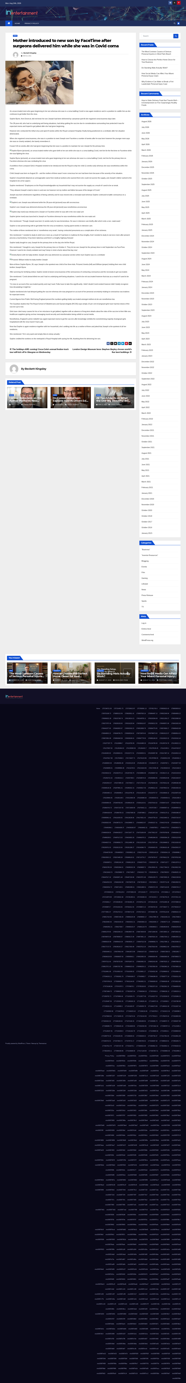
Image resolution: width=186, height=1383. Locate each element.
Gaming (145, 578)
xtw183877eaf (122, 1210)
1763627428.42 (176, 803)
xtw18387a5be (154, 1254)
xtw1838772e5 (109, 1195)
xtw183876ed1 (154, 1185)
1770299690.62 (164, 971)
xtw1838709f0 (154, 1066)
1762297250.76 (129, 773)
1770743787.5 (119, 986)
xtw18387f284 (112, 1358)
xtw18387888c (165, 1219)
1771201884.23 (176, 996)
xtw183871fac (132, 1085)
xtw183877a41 (131, 1205)
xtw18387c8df (121, 1299)
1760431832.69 (176, 723)
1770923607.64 (130, 991)
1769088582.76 (153, 942)
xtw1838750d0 (154, 1150)
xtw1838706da (154, 1061)
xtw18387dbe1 (176, 1324)
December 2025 (148, 167)
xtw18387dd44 (121, 1329)
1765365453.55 (152, 847)
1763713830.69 (130, 808)
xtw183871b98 (143, 1080)
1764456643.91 (176, 822)
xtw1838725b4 (109, 1095)
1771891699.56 (141, 1021)
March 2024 (146, 276)
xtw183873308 (176, 1105)
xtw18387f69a (112, 1363)
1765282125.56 (117, 847)
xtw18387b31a (109, 1274)
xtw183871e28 (110, 1085)
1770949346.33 (142, 991)
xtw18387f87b (165, 1363)
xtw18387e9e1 (143, 1343)
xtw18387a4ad (121, 1254)
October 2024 (147, 247)
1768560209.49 (176, 927)
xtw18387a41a (165, 1249)
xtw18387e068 (109, 1334)
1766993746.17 (176, 887)
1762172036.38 (153, 768)
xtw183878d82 (121, 1229)
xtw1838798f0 (165, 1239)
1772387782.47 (152, 1036)
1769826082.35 (141, 961)
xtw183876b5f (176, 1180)
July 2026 (145, 127)
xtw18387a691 (165, 1254)
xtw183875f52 (176, 1165)
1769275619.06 (152, 946)
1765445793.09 (107, 852)
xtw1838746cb (142, 1135)
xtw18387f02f (144, 1353)
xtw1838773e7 (142, 1195)
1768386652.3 (176, 922)
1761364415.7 (142, 748)
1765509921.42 (130, 852)
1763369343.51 (153, 798)
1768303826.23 (141, 922)
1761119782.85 (129, 743)
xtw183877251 (165, 1190)
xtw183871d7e (176, 1080)
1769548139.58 (107, 956)
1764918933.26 (129, 837)
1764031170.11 (164, 813)
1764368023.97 (141, 822)
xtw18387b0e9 (99, 1269)
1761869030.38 (107, 763)
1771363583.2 (164, 1001)
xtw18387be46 (121, 1284)
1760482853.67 (117, 728)
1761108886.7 (118, 743)
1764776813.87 (152, 832)
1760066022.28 (106, 718)
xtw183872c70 (165, 1100)
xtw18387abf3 (132, 1264)
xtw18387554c (99, 1160)
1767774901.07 (106, 912)
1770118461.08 (106, 971)
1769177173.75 (106, 946)
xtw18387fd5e (154, 1373)
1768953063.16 (176, 937)
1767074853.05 (131, 892)
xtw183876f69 (165, 1185)
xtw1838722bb (110, 1090)
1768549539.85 (164, 927)
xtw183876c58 (110, 1185)
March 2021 (146, 482)
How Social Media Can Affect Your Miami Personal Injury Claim (159, 676)
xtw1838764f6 (143, 1175)
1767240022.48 (118, 897)
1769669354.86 (152, 956)
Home (17, 23)
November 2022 (148, 367)
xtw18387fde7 (165, 1373)
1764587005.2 (153, 827)
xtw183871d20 (165, 1080)
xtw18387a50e (132, 1254)
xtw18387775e (165, 1200)
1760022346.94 (164, 713)
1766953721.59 (153, 887)
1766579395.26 (164, 877)
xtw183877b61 (99, 1210)
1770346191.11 (107, 976)
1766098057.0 (141, 867)
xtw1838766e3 (176, 1175)
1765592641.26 (165, 852)
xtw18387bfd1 (165, 1284)
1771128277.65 (141, 996)
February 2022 (147, 419)
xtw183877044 (121, 1190)
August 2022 (146, 384)
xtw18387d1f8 (143, 1309)
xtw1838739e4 (143, 1120)
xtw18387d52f (143, 1314)
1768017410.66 (107, 917)
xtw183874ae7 (110, 1145)
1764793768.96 (164, 832)
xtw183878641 (165, 1214)
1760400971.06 (164, 723)
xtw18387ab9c (121, 1264)
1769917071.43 (106, 966)
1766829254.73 (107, 887)
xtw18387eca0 (154, 1348)
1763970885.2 (141, 813)
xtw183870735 (165, 1061)
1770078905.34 (176, 966)
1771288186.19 (130, 1001)
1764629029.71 (176, 827)
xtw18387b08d (176, 1264)
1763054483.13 (107, 793)
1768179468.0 (176, 917)
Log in (144, 623)
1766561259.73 (152, 877)
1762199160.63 (165, 768)
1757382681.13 (141, 708)
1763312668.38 (130, 798)
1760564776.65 (152, 728)
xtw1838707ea (110, 1066)
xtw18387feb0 (176, 1373)
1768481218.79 (141, 927)
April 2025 (146, 213)
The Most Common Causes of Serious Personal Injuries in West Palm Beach (26, 676)
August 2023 (146, 316)
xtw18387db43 (142, 1324)
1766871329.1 (118, 887)
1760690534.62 (129, 733)
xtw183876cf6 (132, 1185)
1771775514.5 (153, 1016)
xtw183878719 (176, 1214)
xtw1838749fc (165, 1140)
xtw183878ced (110, 1229)
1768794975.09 (106, 937)
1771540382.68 (108, 1011)
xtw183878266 (109, 1214)
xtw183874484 (109, 1135)
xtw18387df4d (176, 1329)
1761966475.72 (153, 763)
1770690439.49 (164, 981)
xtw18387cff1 (176, 1304)
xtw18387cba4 (154, 1299)
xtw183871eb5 (121, 1085)
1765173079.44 (152, 842)
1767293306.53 (141, 897)
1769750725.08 (117, 961)
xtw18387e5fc (165, 1334)
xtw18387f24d (101, 1358)
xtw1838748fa (143, 1140)
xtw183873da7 (133, 1125)
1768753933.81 (176, 932)
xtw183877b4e (176, 1205)
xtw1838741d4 (131, 1130)
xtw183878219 (165, 1210)
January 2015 (147, 533)
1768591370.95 (106, 932)
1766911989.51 (141, 887)
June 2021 (146, 464)
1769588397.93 (118, 956)
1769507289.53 (165, 951)
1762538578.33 (141, 778)
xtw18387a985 (176, 1259)
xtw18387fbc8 (111, 1373)
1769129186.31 (176, 942)
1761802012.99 (165, 758)
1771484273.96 (152, 1006)
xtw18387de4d (154, 1329)
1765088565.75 (118, 842)
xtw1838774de (165, 1195)
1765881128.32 (130, 862)
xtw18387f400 (101, 1363)
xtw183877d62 (110, 1210)
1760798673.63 (152, 733)
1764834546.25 (176, 832)
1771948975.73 (164, 1021)
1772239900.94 (153, 1031)
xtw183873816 (131, 1115)
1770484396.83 (152, 976)
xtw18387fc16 (133, 1373)
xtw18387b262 (165, 1269)
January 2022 (147, 424)
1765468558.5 (119, 852)
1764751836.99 (141, 832)
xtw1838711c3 (143, 1076)
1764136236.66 (129, 817)
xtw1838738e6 (176, 1115)
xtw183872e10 (109, 1105)
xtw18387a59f (143, 1254)
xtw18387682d (99, 1180)
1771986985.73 (107, 1026)
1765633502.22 (106, 857)
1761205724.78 (164, 743)
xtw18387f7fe (155, 1363)
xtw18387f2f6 (144, 1358)
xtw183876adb (165, 1180)
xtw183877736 (154, 1200)
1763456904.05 (106, 803)
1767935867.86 (152, 912)
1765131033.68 (141, 842)
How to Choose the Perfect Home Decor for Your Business (70, 676)
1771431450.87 (129, 1006)
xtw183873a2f (165, 1120)
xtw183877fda (154, 1210)
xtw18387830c (131, 1214)
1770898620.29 (118, 991)
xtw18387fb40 (176, 1368)
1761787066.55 (153, 758)
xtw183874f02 (110, 1150)
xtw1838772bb (176, 1190)
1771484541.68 (164, 1006)
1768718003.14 (164, 932)
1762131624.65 (141, 768)
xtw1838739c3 (132, 1120)
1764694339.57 (117, 832)
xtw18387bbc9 (99, 1284)
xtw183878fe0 (99, 1234)
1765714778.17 (141, 857)
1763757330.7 (153, 808)
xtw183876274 (154, 1170)
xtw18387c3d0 (176, 1289)
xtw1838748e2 (132, 1140)
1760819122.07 (164, 733)
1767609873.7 (106, 907)
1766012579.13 (176, 862)
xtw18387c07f (176, 1284)
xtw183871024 (176, 1071)
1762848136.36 (106, 788)
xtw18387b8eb (142, 1279)
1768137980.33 (153, 917)
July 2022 (145, 390)
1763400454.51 (165, 798)
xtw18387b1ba (154, 1269)
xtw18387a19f (121, 1249)
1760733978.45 (141, 733)
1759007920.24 (141, 713)
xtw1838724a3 (154, 1090)
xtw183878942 (109, 1224)
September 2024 (148, 253)
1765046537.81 (106, 842)
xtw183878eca (154, 1229)
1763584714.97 (164, 803)
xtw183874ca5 (143, 1145)
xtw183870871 (132, 1066)
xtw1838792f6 (99, 1239)
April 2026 (146, 144)
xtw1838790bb (131, 1234)
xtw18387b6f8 (109, 1279)
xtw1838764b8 (132, 1175)
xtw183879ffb (110, 1249)
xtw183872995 (176, 1095)
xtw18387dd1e (110, 1329)
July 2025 (145, 196)
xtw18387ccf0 (111, 1304)
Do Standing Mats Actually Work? (155, 68)
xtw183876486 (109, 1175)
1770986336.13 (164, 991)
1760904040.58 (118, 738)
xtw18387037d (165, 1056)
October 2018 (147, 516)
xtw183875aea (176, 1160)
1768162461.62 (165, 917)
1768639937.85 (129, 932)
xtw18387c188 (131, 1289)
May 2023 (145, 333)
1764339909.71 (129, 822)
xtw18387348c (142, 1110)
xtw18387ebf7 (121, 1348)
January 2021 (147, 493)
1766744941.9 (153, 882)
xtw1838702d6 (154, 1056)
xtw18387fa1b (133, 1368)
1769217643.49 (129, 946)
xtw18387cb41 (132, 1299)
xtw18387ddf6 (143, 1329)
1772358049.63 (129, 1036)
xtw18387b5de (165, 1274)
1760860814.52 (176, 733)
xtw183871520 (176, 1076)
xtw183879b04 (131, 1244)
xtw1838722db (132, 1090)
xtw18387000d (120, 1056)
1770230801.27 (141, 971)
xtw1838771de (154, 1190)
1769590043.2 (129, 956)
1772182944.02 (141, 1031)
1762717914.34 (141, 783)
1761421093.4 (164, 748)
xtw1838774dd (154, 1195)
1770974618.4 (153, 991)
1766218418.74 (107, 872)
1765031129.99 (176, 837)
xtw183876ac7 (154, 1180)
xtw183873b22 (176, 1120)
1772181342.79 (130, 1031)
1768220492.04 (107, 922)
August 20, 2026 (17, 680)
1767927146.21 (141, 912)
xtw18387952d (121, 1239)
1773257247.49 (118, 1046)
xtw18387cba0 (143, 1299)
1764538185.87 (131, 827)
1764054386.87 (176, 813)
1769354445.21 (107, 951)
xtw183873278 (154, 1105)
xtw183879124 (154, 1234)
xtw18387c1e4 (142, 1289)
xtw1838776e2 (142, 1200)
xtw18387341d (120, 1110)
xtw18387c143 (120, 1289)
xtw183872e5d (120, 1105)
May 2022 (145, 402)
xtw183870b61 (110, 1071)
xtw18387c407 (110, 1294)
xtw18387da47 (176, 1319)
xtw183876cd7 (121, 1185)
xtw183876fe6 (110, 1190)
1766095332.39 (130, 867)
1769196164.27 (117, 946)
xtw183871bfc (154, 1080)
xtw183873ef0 (144, 1125)
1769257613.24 (141, 946)
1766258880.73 (119, 872)
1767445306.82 (117, 902)
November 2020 (148, 505)
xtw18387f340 (176, 1358)
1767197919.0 (176, 892)
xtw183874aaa (99, 1145)
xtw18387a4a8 (109, 1254)
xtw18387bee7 (143, 1284)
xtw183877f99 (132, 1210)
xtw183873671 (109, 1115)
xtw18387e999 (176, 1339)
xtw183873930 (109, 1120)
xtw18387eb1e (165, 1343)
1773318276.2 (129, 1046)
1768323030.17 (153, 922)
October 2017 (147, 522)
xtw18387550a (165, 1155)
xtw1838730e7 (142, 1105)
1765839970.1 (107, 862)
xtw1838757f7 (132, 1160)
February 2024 (147, 282)
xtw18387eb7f (176, 1343)
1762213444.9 (176, 768)
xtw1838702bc (142, 1056)
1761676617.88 (107, 758)
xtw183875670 (110, 1160)
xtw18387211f (165, 1085)
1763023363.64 (176, 788)
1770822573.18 (152, 986)
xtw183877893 (109, 1205)
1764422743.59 (164, 822)
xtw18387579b (121, 1160)
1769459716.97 (153, 951)
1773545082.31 (164, 1046)
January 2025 (147, 230)
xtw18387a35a (142, 1249)
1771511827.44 (176, 1006)
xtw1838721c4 (176, 1085)
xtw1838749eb (154, 1140)
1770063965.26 (164, 966)
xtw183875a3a (165, 1160)
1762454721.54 (107, 778)
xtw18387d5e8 (176, 1314)
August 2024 (146, 259)
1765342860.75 (141, 847)
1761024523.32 (164, 738)
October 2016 (147, 527)
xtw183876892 (121, 1180)
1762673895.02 (118, 783)
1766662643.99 (118, 882)
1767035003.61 (108, 892)
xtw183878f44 (176, 1229)
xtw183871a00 (132, 1080)
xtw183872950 (165, 1095)
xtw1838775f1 (121, 1200)
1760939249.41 (129, 738)
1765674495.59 (117, 857)
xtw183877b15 (165, 1205)
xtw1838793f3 (110, 1239)
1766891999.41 (129, 887)
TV (143, 607)
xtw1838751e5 (176, 1150)
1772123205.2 (176, 1026)
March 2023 (146, 344)
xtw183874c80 (132, 1145)
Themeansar (42, 1043)
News (15, 35)
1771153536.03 (164, 996)
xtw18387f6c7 (133, 1363)
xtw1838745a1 (131, 1135)
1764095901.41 (106, 817)
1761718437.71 (130, 758)
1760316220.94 (129, 723)
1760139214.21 (129, 718)
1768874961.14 (141, 937)
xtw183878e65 (143, 1229)
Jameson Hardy (77, 680)
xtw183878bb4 (165, 1224)
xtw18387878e (120, 1219)
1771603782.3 (153, 1011)
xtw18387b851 (131, 1279)
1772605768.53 (141, 1041)
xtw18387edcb (176, 1348)
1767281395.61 (130, 897)
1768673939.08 (141, 932)
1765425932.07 (176, 847)
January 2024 (147, 287)
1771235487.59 (107, 1001)
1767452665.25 (129, 902)
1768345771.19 (165, 922)
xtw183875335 (131, 1155)
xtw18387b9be (154, 1279)
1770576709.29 (107, 981)
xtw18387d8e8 (131, 1319)
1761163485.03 (141, 743)
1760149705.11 (141, 718)
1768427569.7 (119, 927)
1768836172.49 (129, 937)
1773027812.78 (107, 1046)
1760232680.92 (176, 718)
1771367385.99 (176, 1001)
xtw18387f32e (154, 1358)
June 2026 (146, 133)
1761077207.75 (107, 743)
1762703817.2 (130, 783)
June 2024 (146, 264)
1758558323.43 (164, 708)
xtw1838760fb (109, 1170)
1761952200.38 (141, 763)
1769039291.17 (129, 942)
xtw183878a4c (154, 1224)
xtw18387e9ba (121, 1343)
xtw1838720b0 (154, 1085)
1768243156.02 (118, 922)
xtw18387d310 (165, 1309)
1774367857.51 (153, 1051)
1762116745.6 (130, 768)
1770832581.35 (164, 986)
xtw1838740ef (121, 1130)
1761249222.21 (176, 743)
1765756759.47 (152, 857)
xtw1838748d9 (121, 1140)
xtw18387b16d (143, 1269)
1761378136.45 (153, 748)
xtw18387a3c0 (154, 1249)
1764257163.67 (176, 817)
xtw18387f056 (155, 1353)
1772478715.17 (129, 1041)
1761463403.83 (106, 753)
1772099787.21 (165, 1026)
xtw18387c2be (154, 1289)
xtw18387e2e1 (132, 1334)
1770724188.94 (107, 986)
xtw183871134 (121, 1076)
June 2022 (146, 396)
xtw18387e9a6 (109, 1343)
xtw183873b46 (99, 1125)
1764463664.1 (108, 827)
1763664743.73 (107, 808)
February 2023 (147, 350)
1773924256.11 (107, 1051)
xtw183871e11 (99, 1085)
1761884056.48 (118, 763)
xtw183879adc (120, 1244)
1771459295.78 (141, 1006)
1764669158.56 (106, 832)
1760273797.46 (106, 723)
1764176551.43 (141, 817)
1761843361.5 (176, 758)
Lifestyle (145, 584)
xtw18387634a (165, 1170)
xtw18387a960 (165, 1259)
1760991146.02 (152, 738)
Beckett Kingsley (29, 53)
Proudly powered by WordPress (15, 1043)
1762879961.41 (118, 788)
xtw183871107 (110, 1076)
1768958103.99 (106, 942)
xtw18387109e (99, 1076)
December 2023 (148, 293)
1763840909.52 (176, 808)
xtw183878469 (142, 1214)
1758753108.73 (106, 713)
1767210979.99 (107, 897)
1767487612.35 (141, 902)
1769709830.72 (176, 956)
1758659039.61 (176, 708)
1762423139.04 (176, 773)
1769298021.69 (164, 946)
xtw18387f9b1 (122, 1368)
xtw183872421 (143, 1090)
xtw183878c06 (176, 1224)
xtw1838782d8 (120, 1214)
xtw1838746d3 (154, 1135)
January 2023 (147, 356)
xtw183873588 (165, 1110)
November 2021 (148, 436)
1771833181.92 (106, 1021)
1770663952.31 (141, 981)
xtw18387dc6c (99, 1329)
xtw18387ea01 (154, 1343)
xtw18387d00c (109, 1309)
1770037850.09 (152, 966)
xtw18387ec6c (142, 1348)
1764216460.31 (164, 817)
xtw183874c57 (121, 1145)
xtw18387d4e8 (132, 1314)
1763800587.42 (164, 808)
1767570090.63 (176, 902)
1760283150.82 (118, 723)
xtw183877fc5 (143, 1210)
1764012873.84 (153, 813)
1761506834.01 (117, 753)
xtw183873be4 (122, 1125)
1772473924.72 (117, 1041)
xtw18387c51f (143, 1294)
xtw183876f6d (176, 1185)
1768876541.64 (152, 937)
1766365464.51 (153, 872)
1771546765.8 (119, 1011)
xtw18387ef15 (112, 1353)
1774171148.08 (141, 1051)
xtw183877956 (120, 1205)
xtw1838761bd (142, 1170)
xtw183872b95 (143, 1100)
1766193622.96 (176, 867)
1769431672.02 (141, 951)
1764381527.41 (152, 822)
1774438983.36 (165, 1051)
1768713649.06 (152, 932)
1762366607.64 (152, 773)
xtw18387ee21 (101, 1353)
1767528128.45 (152, 902)
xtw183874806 (99, 1140)
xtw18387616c (120, 1170)
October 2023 (147, 304)
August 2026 (146, 121)
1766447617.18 (106, 877)
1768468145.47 (130, 927)
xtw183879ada (109, 1244)
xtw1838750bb (142, 1150)
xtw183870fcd (165, 1071)
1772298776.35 (106, 1036)
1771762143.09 (141, 1016)
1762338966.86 (141, 773)
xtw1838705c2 (142, 1061)
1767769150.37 (176, 907)
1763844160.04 (107, 813)
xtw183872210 (99, 1090)
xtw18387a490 (176, 1249)
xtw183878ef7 (165, 1229)
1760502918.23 (129, 728)
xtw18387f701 (144, 1363)
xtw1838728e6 (154, 1095)
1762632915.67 (107, 783)
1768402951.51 (107, 927)
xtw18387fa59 (144, 1368)
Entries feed (146, 629)
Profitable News (34, 680)
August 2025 (146, 190)
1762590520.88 (164, 778)
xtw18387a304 (131, 1249)
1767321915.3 (153, 897)
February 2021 (147, 487)
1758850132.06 (118, 713)
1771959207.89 (176, 1021)
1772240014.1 (164, 1031)
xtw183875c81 (132, 1165)
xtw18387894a (131, 1224)
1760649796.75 (117, 733)
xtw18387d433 (99, 1314)
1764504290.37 (119, 827)
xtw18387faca (154, 1368)
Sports (144, 601)
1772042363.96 (141, 1026)
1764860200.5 (106, 837)
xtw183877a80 (142, 1205)
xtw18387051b (120, 1061)
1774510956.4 (176, 1051)
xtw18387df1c (165, 1329)
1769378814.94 (118, 951)
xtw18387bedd (132, 1284)
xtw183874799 (165, 1135)
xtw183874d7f (165, 1145)
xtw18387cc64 (100, 1304)
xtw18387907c (120, 1234)
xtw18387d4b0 (121, 1314)
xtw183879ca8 (176, 1244)
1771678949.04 (107, 1016)
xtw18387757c (109, 1200)
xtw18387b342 (120, 1274)
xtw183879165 (165, 1234)
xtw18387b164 (132, 1269)
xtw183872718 (131, 1095)
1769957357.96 (117, 966)
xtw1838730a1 (131, 1105)
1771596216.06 (142, 1011)
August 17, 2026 (105, 680)
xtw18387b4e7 (154, 1274)
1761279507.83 (107, 748)
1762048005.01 (107, 768)
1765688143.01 (129, 857)
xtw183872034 (143, 1085)
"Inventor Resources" (150, 555)
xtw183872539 (176, 1090)
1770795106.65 (141, 986)
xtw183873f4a (154, 1125)
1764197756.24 (152, 817)
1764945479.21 (141, 837)
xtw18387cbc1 (165, 1299)
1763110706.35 (129, 793)
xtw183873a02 (154, 1120)
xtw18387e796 (120, 1339)
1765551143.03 (153, 852)
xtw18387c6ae (165, 1294)
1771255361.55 (118, 1001)
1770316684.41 (176, 971)
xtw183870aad (99, 1071)
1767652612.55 (129, 907)
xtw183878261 (176, 1210)
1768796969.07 (117, 937)
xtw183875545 (176, 1155)
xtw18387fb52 (101, 1373)
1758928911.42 (129, 713)
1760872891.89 (106, 738)
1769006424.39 (118, 942)
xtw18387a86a (131, 1259)
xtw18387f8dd (101, 1368)
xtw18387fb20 (165, 1368)
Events (144, 567)
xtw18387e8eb (165, 1339)
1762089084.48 (119, 768)
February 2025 (147, 224)
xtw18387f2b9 (123, 1358)
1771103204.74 (129, 996)
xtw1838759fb (154, 1160)
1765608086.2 (176, 852)
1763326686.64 (141, 798)
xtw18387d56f (154, 1314)
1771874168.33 (129, 1021)
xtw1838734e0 (154, 1110)
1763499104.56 (129, 803)
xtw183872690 (120, 1095)
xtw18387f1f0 (166, 1353)
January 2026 (147, 161)
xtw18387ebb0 (109, 1348)
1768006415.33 (176, 912)
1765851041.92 (118, 862)
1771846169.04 (117, 1021)
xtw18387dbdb (165, 1324)
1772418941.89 (176, 1036)
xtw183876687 (154, 1175)
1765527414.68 (142, 852)
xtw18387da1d (165, 1319)
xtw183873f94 (165, 1125)
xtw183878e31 (132, 1229)
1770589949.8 (118, 981)
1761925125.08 (130, 763)
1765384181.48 (164, 847)
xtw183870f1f (154, 1071)
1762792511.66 (164, 783)
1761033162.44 (176, 738)
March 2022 (146, 413)
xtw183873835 (142, 1115)
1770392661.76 (118, 976)
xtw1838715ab (99, 1080)
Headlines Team (121, 680)
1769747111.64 (106, 961)
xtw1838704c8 (109, 1061)
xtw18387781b (176, 1200)
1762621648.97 (176, 778)
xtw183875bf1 (121, 1165)
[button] (174, 23)
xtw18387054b (131, 1061)
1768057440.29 (118, 917)
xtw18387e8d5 (154, 1339)
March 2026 (146, 150)
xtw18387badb (176, 1279)
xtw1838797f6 (143, 1239)
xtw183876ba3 (99, 1185)
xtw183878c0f (99, 1229)
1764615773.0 (164, 827)
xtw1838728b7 (142, 1095)
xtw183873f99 (176, 1125)
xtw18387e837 (142, 1339)
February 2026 (147, 156)
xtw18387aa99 (109, 1264)
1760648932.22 (106, 733)
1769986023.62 (129, 966)
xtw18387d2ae (154, 1309)
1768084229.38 (130, 917)
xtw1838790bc (142, 1234)
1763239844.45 (107, 798)
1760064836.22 (176, 713)
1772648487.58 (152, 1041)
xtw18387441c (165, 1130)
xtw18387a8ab (154, 1259)
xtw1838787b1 (142, 1219)
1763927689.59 (130, 813)
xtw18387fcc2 (144, 1373)
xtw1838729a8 (99, 1100)
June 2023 (146, 327)
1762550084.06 (152, 778)
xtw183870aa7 (176, 1066)
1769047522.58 (141, 942)
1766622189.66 (176, 877)
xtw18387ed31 (165, 1348)
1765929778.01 (141, 862)
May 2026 (145, 139)
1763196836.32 (164, 793)
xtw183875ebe (154, 1165)
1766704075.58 (130, 882)
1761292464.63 (119, 748)
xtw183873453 (131, 1110)
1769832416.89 (152, 961)
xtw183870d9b (133, 1071)
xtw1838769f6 (143, 1180)
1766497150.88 (129, 877)
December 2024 (148, 236)
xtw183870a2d (165, 1066)
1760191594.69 (152, 718)
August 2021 (146, 453)
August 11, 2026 (149, 680)
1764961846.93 (152, 837)
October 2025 (147, 179)
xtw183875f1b (165, 1165)
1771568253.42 (131, 1011)
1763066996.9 (118, 793)
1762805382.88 (176, 783)
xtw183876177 (131, 1170)
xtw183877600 (131, 1200)
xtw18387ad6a (154, 1264)
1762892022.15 (129, 788)
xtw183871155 (132, 1076)
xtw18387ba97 (165, 1279)
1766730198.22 (142, 882)
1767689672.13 (141, 907)
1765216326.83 (176, 842)
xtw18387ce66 (133, 1304)
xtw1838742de (142, 1130)
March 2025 (146, 219)
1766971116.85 (164, 887)
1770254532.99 (152, 971)
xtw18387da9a (109, 1324)
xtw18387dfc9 (99, 1334)
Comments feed (148, 635)
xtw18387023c (131, 1056)
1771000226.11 (176, 991)
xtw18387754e (176, 1195)
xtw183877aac (154, 1205)
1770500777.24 (164, 976)
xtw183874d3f (154, 1145)
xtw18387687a (110, 1180)
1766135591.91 (152, 867)
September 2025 (148, 184)
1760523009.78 (141, 728)
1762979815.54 (164, 788)
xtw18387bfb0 (154, 1284)
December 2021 (148, 430)
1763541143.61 (141, 803)
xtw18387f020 (134, 1353)
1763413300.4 (176, 798)
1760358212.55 (152, 723)
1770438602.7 (141, 976)
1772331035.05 (117, 1036)
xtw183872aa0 (110, 1100)
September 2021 (148, 447)
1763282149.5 (119, 798)
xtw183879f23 (99, 1249)
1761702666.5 (119, 758)
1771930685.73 (152, 1021)
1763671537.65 (118, 808)
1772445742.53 (106, 1041)
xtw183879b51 (142, 1244)
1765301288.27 (129, 847)
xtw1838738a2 (165, 1115)
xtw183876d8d (143, 1185)
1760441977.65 (106, 728)
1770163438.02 (129, 971)
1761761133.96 (141, 758)
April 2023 (146, 339)
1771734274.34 (130, 1016)
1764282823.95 (106, 822)
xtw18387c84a (110, 1299)
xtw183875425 (154, 1155)
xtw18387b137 (121, 1269)
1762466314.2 (119, 778)
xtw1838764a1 (121, 1175)
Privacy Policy (32, 23)
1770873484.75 (107, 991)
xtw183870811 (121, 1066)
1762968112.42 (152, 788)
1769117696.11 (164, 942)
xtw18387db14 (131, 1324)
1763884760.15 (118, 813)
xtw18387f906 (111, 1368)
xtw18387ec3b (131, 1348)
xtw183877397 (131, 1195)
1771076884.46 (118, 996)
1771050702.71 (106, 996)
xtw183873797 (120, 1115)
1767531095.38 (164, 902)
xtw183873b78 (110, 1125)
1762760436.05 (152, 783)
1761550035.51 (141, 753)
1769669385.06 (164, 956)
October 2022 (147, 373)
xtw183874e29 (99, 1150)
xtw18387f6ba (123, 1363)
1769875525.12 (164, 961)
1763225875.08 (176, 793)
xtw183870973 (143, 1066)
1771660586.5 (176, 1011)
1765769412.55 (164, 857)
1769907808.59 (176, 961)
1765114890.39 (129, 842)
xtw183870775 (176, 1061)
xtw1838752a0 (120, 1155)
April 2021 (146, 476)
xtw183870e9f (144, 1071)
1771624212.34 (165, 1011)
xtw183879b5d (165, 1244)
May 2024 (145, 270)
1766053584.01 (118, 867)
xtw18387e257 (121, 1334)
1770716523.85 (176, 981)
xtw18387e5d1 (154, 1334)
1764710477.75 (129, 832)
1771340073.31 (153, 1001)
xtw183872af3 (121, 1100)
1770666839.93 (152, 981)
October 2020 (147, 510)
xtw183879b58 (154, 1244)
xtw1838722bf (121, 1090)
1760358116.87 (141, 723)
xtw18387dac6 (120, 1324)
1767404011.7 (106, 902)
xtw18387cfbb (166, 1304)
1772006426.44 (118, 1026)
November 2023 (148, 299)
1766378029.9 (164, 872)
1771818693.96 (176, 1016)
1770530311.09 (176, 976)
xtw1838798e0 (154, 1239)
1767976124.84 (164, 912)
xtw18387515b (165, 1150)
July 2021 (145, 459)
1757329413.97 (130, 708)
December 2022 (148, 362)
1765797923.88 (176, 857)
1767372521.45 (176, 897)
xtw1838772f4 (121, 1195)
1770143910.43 (117, 971)
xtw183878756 (109, 1219)
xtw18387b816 (120, 1279)
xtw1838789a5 (142, 1224)
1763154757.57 (152, 793)
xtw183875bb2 (110, 1165)
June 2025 (146, 201)
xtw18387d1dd (132, 1309)
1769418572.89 (130, 951)
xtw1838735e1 (176, 1110)
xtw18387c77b (99, 1299)
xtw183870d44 (122, 1071)
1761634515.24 (176, 753)
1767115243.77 (142, 892)
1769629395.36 (141, 956)
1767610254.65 (117, 907)
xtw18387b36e (131, 1274)
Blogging (145, 561)
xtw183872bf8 (154, 1100)
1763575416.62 (152, 803)
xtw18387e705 (176, 1334)
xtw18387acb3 (142, 1264)
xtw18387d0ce (121, 1309)
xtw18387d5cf (165, 1314)
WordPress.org (147, 640)
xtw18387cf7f (144, 1304)
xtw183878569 (154, 1214)
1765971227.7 (164, 862)
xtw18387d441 (110, 1314)
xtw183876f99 (99, 1190)
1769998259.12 (141, 966)
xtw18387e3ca (143, 1334)
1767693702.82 (152, 907)
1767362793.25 (164, 897)
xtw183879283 (176, 1234)
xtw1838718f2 (110, 1080)
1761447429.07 (176, 748)
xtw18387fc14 (122, 1373)
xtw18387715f (143, 1190)
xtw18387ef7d (123, 1353)
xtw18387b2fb (176, 1269)
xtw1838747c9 (176, 1135)
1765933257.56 (153, 862)
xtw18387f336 (165, 1358)
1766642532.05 (107, 882)
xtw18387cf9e (155, 1304)
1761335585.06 (131, 748)
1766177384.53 (164, 867)
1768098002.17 (141, 917)
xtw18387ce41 (122, 1304)
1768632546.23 (117, 932)
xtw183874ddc (176, 1145)
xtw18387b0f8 (110, 1269)
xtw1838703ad (176, 1056)
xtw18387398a (121, 1120)
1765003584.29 (164, 837)
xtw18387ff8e (176, 1378)
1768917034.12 (164, 937)
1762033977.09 (176, 763)
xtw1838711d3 (154, 1076)
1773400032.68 (141, 1046)
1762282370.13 (118, 773)
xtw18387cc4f (176, 1299)
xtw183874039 (109, 1130)
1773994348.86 (118, 1051)
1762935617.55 (141, 788)
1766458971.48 (117, 877)
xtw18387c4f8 (121, 1294)
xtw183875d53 (143, 1165)
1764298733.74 (117, 822)
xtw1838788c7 (176, 1219)
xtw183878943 (120, 1224)
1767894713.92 (129, 912)
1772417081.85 (164, 1036)
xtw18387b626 (176, 1274)
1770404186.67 (130, 976)
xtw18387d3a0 (176, 1309)
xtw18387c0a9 (109, 1289)
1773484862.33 (152, 1046)
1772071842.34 (153, 1026)
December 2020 (148, 499)
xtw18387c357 (165, 1289)
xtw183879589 (132, 1239)
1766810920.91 (176, 882)
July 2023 (145, 322)
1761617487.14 (164, 753)
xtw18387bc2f (110, 1284)
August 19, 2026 (61, 680)
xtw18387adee (165, 1264)
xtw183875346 (142, 1155)
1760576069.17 (164, 728)
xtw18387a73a (109, 1259)
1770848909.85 (176, 986)
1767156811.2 (165, 892)
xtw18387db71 (154, 1324)
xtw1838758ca (143, 1160)
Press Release (147, 595)
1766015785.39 (107, 867)
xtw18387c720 (176, 1294)
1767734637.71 (164, 907)
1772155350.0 (119, 1031)
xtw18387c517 (132, 1294)
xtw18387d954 (142, 1319)
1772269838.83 (176, 1031)
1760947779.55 (141, 738)
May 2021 (145, 470)
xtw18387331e (109, 1110)
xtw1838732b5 (165, 1105)
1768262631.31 (130, 922)
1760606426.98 (176, 728)
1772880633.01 (164, 1041)
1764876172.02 (118, 837)
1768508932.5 (153, 927)
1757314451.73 (118, 708)
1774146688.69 (130, 1051)
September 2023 (148, 310)
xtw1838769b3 (132, 1180)
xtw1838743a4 (154, 1130)
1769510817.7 (176, 951)
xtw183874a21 (176, 1140)
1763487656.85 (118, 803)
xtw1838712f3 (165, 1076)
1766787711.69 (164, 882)
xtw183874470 (176, 1130)
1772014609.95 (130, 1026)
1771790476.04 (164, 1016)
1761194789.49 (152, 743)
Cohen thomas (29, 404)
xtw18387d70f (121, 1319)
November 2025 (148, 173)
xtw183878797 (131, 1219)
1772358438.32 (141, 1036)
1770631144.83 (129, 981)
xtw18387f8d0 (176, 1363)
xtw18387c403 (99, 1294)
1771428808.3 (118, 1006)
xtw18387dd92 (132, 1329)
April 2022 (146, 407)
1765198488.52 (164, 842)
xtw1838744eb (120, 1135)
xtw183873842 (154, 1115)
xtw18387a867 (120, 1259)
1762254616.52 (106, 773)
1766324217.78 (141, 872)
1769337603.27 (176, 946)
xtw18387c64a (154, 1294)
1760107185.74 (118, 718)
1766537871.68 (141, 877)
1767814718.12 (117, 912)
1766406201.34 (176, 872)
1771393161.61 (107, 1006)
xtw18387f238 (176, 1353)
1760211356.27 (164, 718)
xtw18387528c (109, 1155)
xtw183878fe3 (109, 1234)
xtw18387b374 (142, 1274)
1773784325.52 (176, 1046)
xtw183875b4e (99, 1165)
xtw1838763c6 (176, 1170)
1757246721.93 (107, 708)
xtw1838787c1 (154, 1219)
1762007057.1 (164, 763)
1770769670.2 (129, 986)
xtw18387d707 (109, 1319)
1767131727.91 (154, 892)
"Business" (146, 550)
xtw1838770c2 (132, 1190)
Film (143, 572)
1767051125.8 (120, 892)
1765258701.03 (106, 847)
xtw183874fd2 (121, 1150)
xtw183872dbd (176, 1100)
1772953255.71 (176, 1041)
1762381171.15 (164, 773)
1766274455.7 (130, 872)
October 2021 (147, 442)
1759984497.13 (152, 713)
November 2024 (148, 242)
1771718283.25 (118, 1016)
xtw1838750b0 (131, 1150)
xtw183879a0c (176, 1239)
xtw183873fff (99, 1130)
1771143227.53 (152, 996)
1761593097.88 (152, 753)
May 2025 (145, 207)
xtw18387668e (165, 1175)
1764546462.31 (142, 827)
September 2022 (148, 379)
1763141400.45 (141, 793)
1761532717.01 (129, 753)
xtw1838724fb (165, 1090)
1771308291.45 (141, 1001)
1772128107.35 (107, 1031)
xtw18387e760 (109, 1339)
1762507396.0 (129, 778)
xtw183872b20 (132, 1100)
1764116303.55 (117, 817)
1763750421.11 (141, 808)
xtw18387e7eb (131, 1339)
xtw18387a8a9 (142, 1259)
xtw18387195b (121, 1080)
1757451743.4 (153, 708)
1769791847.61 (129, 961)
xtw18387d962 (154, 1319)
